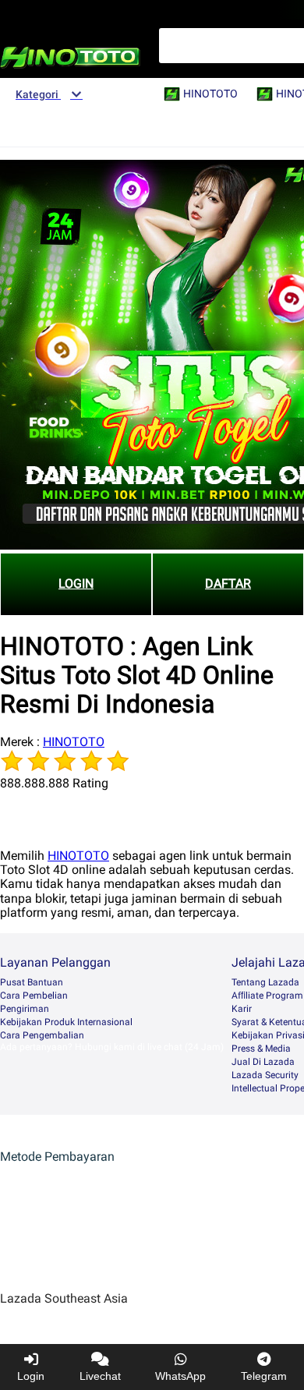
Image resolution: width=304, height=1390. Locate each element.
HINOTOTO (73, 741)
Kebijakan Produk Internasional (66, 1022)
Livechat (100, 1376)
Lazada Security (265, 1075)
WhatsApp (180, 1376)
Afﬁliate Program (267, 995)
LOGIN (76, 583)
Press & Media (261, 1048)
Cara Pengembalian (42, 1035)
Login (30, 1376)
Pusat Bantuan (31, 982)
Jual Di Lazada (263, 1061)
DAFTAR (228, 583)
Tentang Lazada (265, 982)
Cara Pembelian (34, 995)
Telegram (264, 1376)
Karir (242, 1008)
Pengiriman (24, 1008)
